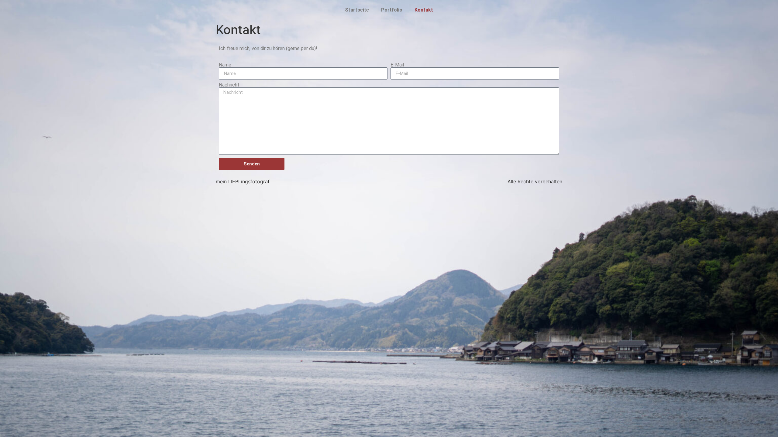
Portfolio (391, 10)
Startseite (357, 10)
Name (225, 65)
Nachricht (229, 85)
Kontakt (424, 10)
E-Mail (397, 65)
